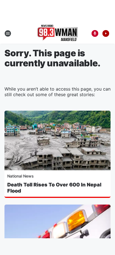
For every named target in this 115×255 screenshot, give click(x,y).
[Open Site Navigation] (7, 33)
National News (20, 176)
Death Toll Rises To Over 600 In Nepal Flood (54, 188)
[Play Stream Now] (105, 33)
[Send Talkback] (95, 33)
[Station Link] (57, 33)
